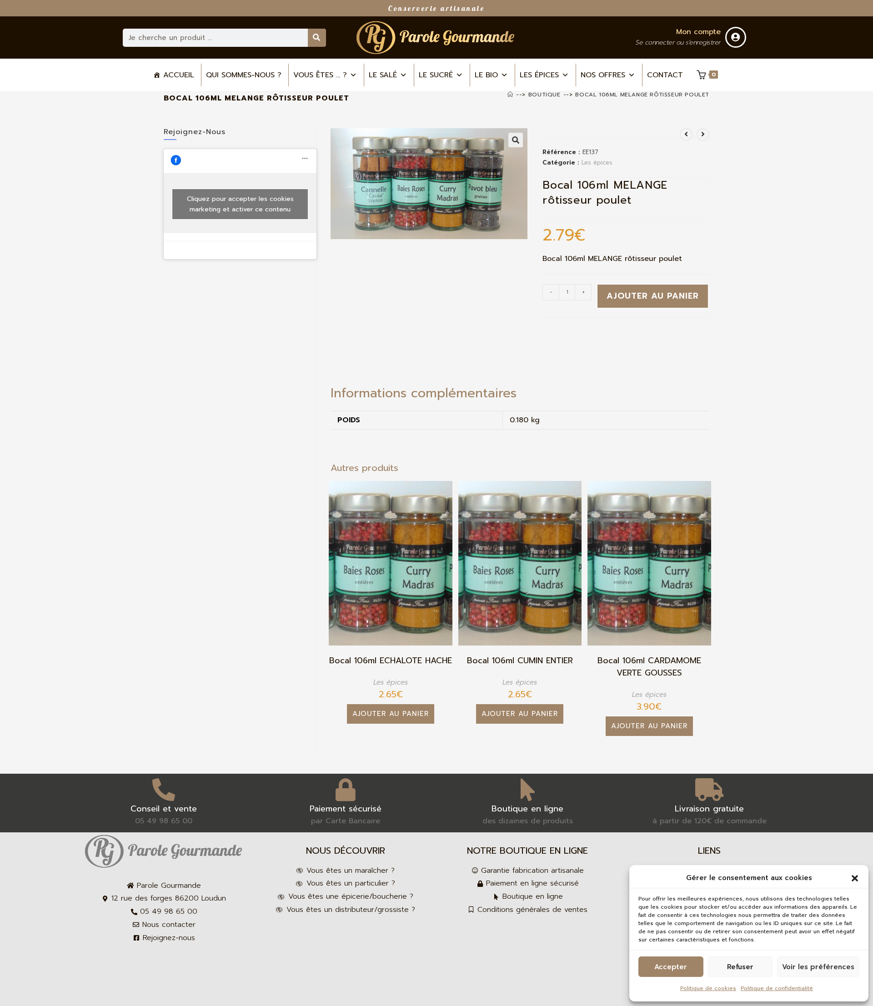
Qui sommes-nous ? (243, 75)
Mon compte (698, 31)
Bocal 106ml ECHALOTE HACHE (390, 661)
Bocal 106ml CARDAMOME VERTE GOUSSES (649, 667)
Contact (665, 75)
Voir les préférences (818, 967)
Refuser (740, 967)
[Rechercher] (317, 38)
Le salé (383, 75)
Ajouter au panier (653, 296)
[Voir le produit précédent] (686, 134)
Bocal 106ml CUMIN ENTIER (520, 661)
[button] (854, 878)
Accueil (178, 75)
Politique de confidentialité (777, 988)
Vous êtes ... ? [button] (320, 75)
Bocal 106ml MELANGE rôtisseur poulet (642, 94)
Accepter (670, 967)
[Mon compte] (735, 37)
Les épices (539, 75)
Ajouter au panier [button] (390, 714)
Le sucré (436, 75)
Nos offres (603, 75)
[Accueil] (510, 94)
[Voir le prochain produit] (703, 134)
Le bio (486, 75)
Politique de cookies (708, 988)
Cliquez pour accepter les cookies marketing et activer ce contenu (240, 204)
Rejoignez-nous (195, 131)
